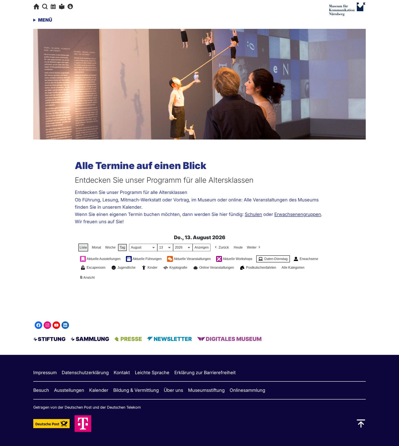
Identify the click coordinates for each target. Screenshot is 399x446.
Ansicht (87, 278)
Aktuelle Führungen (147, 259)
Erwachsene (309, 259)
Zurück (224, 247)
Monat (96, 247)
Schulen (253, 214)
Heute (238, 247)
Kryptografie (178, 267)
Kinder (152, 267)
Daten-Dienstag (276, 259)
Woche (110, 247)
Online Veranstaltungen (216, 267)
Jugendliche (126, 267)
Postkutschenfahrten (261, 267)
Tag (122, 247)
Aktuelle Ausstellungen (104, 259)
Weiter (251, 247)
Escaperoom (96, 267)
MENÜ (45, 20)
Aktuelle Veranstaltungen (192, 259)
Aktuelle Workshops (237, 259)
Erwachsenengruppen (297, 214)
